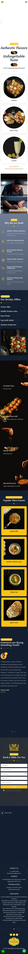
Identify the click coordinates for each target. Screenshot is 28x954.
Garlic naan (14, 623)
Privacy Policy (14, 897)
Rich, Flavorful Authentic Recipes (15, 251)
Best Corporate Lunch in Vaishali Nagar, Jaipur (14, 908)
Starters (14, 100)
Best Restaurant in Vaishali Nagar (14, 918)
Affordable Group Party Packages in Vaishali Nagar (14, 900)
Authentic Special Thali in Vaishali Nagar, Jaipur (14, 902)
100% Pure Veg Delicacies (15, 240)
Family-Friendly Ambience (15, 259)
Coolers (14, 161)
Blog (15, 899)
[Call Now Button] (3, 951)
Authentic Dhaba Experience (16, 231)
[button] (12, 732)
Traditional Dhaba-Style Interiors (15, 278)
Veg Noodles (14, 531)
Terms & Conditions (5, 897)
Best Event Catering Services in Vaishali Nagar (14, 910)
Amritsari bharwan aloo (14, 562)
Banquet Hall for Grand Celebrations (14, 267)
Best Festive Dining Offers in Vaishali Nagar (14, 912)
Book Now (14, 786)
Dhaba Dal (14, 592)
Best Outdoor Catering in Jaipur (14, 914)
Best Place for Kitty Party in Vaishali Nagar (14, 916)
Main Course (14, 131)
